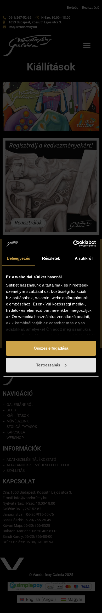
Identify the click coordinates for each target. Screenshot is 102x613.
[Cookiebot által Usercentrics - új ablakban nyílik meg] (73, 243)
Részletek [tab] (51, 258)
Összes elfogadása (51, 348)
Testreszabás (48, 365)
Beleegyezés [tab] (18, 258)
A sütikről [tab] (84, 258)
